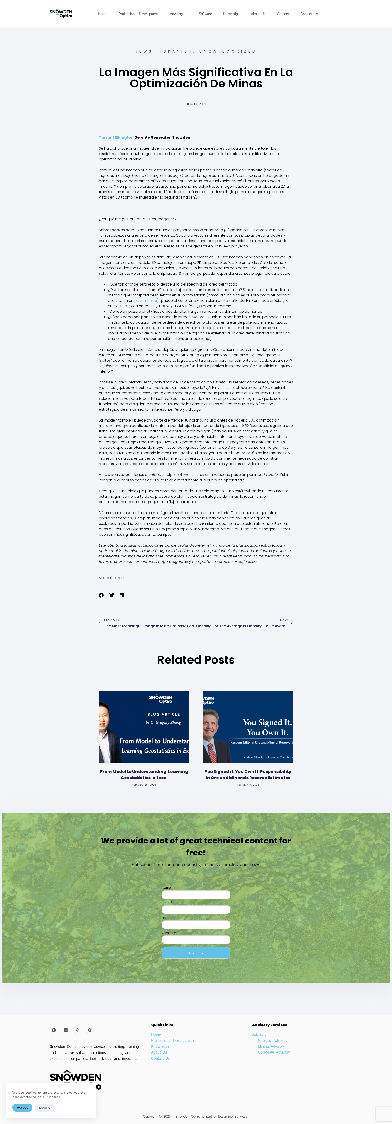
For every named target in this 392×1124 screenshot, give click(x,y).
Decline (44, 1107)
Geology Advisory (272, 1040)
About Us (258, 13)
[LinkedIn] (66, 1030)
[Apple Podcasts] (78, 1030)
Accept (22, 1107)
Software (205, 13)
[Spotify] (90, 1030)
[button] (101, 595)
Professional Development (139, 13)
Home (102, 13)
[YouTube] (54, 1030)
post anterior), (146, 300)
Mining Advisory (271, 1046)
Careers (283, 13)
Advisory (176, 13)
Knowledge (231, 13)
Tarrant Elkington (116, 137)
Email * (167, 903)
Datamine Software (233, 1116)
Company (169, 932)
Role (165, 918)
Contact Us (309, 13)
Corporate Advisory (274, 1052)
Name (166, 887)
